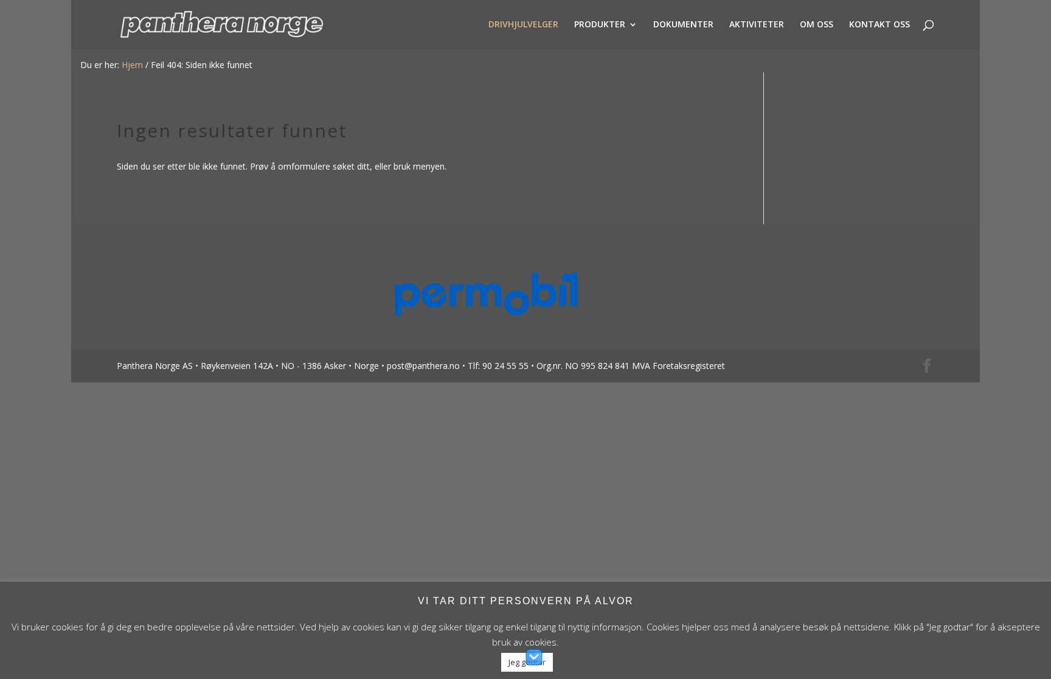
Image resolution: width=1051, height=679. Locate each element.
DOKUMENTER (683, 25)
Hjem (132, 65)
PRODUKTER (599, 25)
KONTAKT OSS (879, 25)
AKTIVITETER (756, 25)
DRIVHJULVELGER (523, 25)
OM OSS (816, 25)
